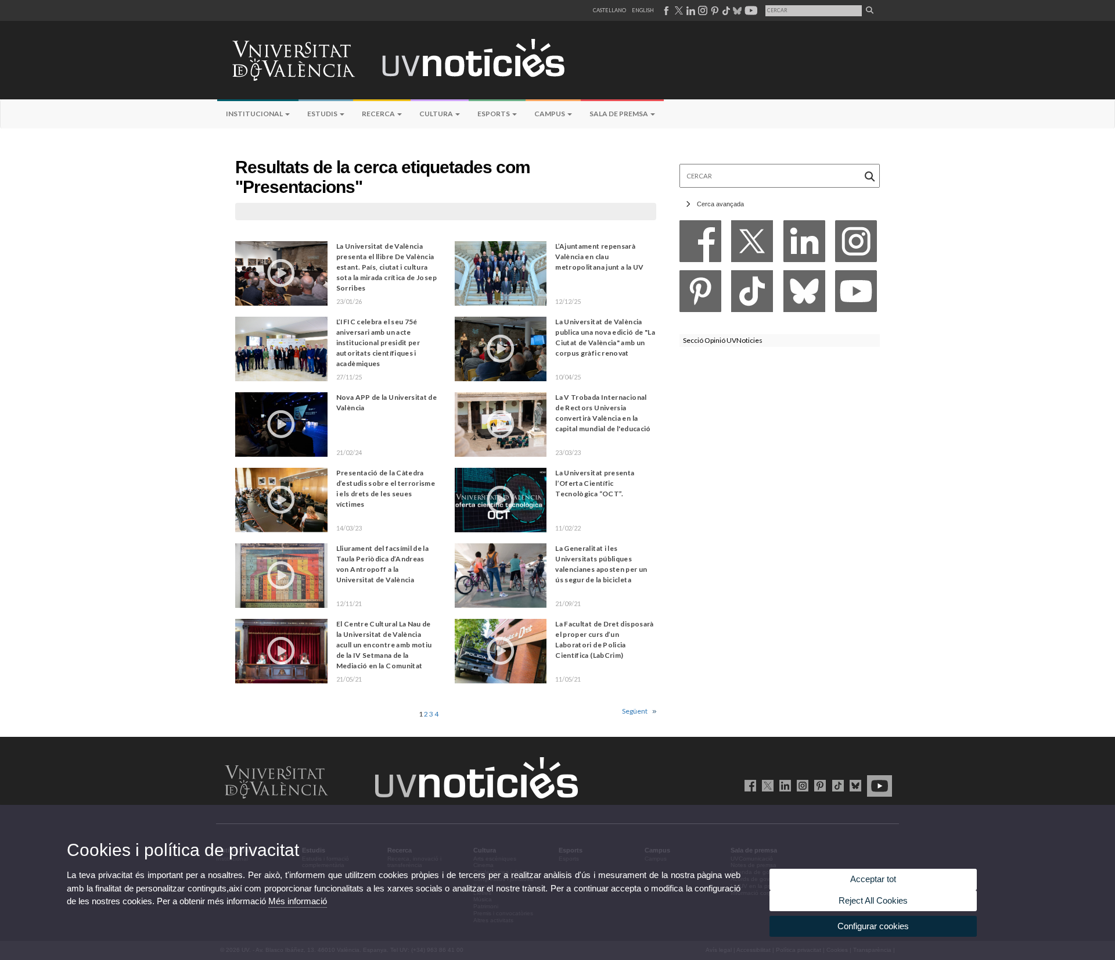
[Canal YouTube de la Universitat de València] (877, 785)
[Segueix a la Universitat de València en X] (766, 785)
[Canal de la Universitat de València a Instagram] (702, 10)
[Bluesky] (804, 294)
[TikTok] (752, 294)
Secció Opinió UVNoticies (722, 340)
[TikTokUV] (835, 785)
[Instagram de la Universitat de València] (800, 785)
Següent (635, 711)
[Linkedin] (804, 244)
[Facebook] (700, 244)
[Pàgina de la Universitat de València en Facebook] (748, 785)
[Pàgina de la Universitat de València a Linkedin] (690, 10)
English (643, 10)
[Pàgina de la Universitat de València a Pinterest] (713, 10)
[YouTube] (856, 294)
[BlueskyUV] (853, 785)
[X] (752, 244)
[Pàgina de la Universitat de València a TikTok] (725, 10)
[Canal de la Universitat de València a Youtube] (750, 10)
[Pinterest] (700, 294)
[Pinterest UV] (818, 785)
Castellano (609, 10)
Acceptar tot (873, 879)
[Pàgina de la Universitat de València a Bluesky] (736, 10)
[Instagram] (856, 244)
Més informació (297, 901)
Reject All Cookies (873, 900)
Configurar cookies (873, 926)
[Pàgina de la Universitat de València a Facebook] (666, 10)
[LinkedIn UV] (783, 785)
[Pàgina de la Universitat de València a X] (678, 10)
